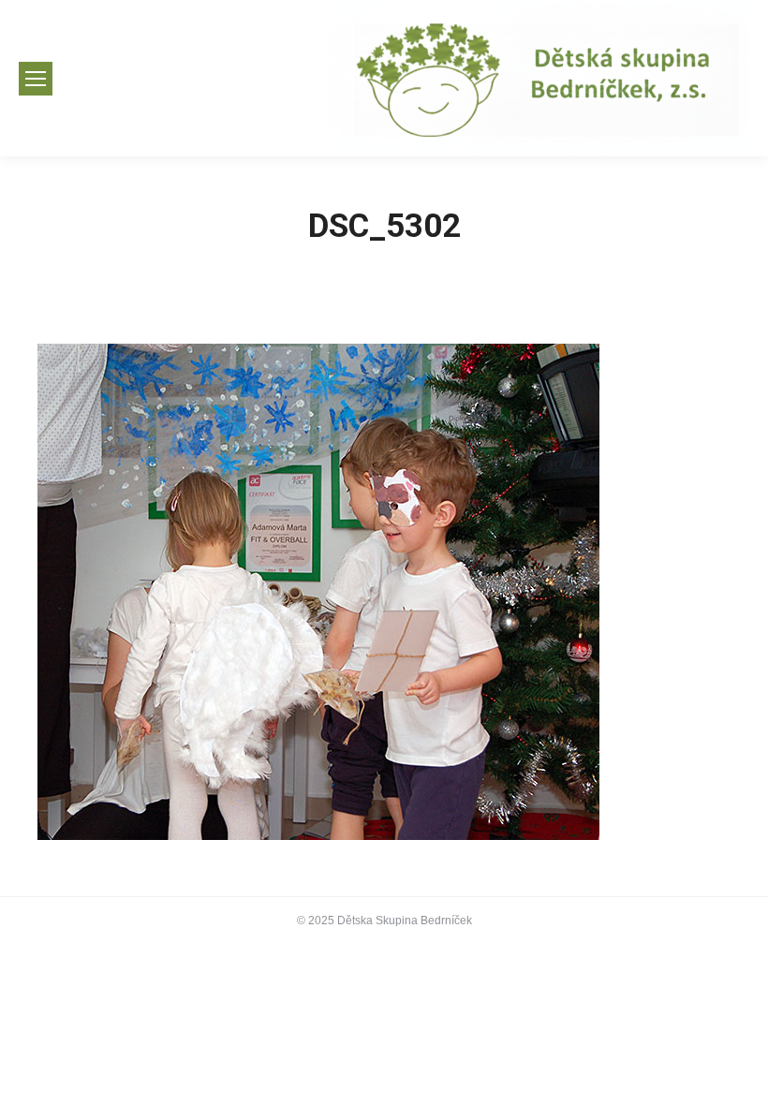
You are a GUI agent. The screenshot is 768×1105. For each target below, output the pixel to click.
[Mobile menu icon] (35, 79)
